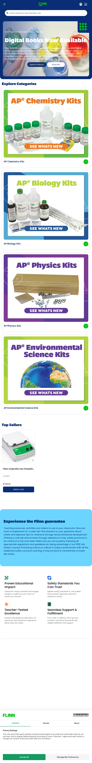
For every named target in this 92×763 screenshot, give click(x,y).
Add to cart (18, 489)
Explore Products (37, 64)
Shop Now (56, 64)
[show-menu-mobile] (4, 4)
